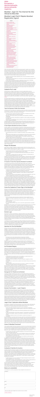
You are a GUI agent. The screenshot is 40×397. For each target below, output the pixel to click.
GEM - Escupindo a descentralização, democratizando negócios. (11, 5)
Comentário (6, 371)
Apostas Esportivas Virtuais (11, 45)
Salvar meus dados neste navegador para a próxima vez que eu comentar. (16, 390)
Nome (5, 381)
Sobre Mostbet (9, 48)
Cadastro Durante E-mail (10, 22)
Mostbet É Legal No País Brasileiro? (12, 60)
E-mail (5, 384)
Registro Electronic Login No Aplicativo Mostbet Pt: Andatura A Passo (12, 55)
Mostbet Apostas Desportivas (11, 42)
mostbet (5, 96)
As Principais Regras (10, 33)
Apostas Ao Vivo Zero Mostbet (11, 32)
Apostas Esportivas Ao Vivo (11, 44)
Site (5, 387)
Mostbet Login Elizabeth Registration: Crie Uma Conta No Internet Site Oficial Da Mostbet (11, 52)
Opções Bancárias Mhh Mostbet (11, 58)
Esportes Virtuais (9, 43)
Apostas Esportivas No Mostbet (11, 46)
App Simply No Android (10, 59)
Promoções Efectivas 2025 (11, 47)
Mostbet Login (9, 31)
